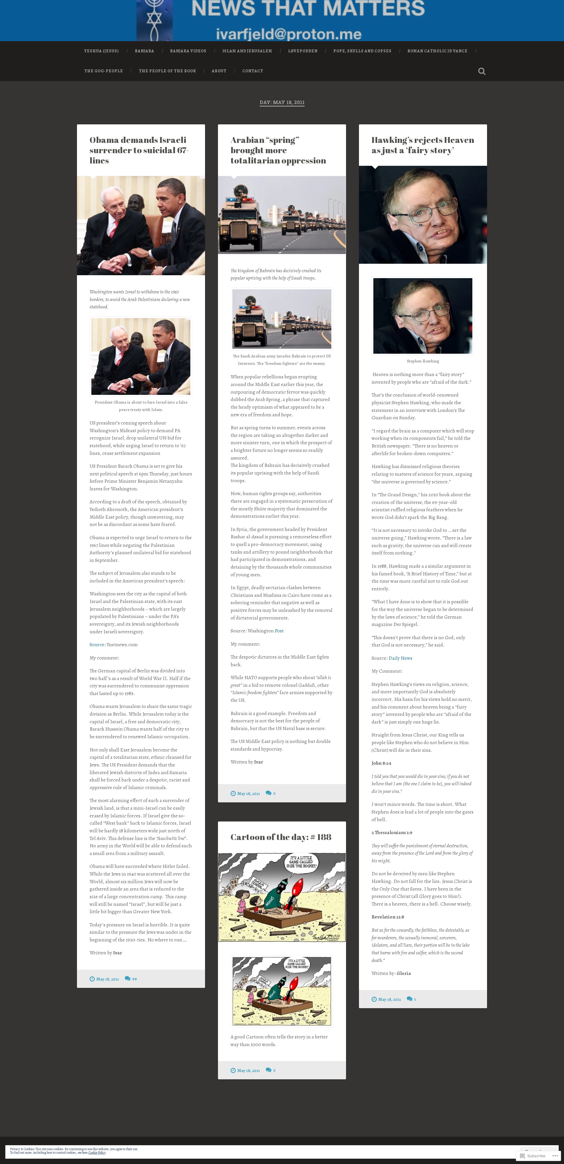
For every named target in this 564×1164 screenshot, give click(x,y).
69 (134, 979)
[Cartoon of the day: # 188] (282, 897)
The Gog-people (103, 71)
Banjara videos (188, 51)
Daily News (400, 658)
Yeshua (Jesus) (101, 51)
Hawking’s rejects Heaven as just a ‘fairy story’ (423, 145)
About (219, 71)
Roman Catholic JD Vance (437, 51)
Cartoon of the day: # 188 (281, 837)
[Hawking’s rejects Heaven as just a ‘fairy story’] (423, 215)
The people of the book (167, 71)
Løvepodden (303, 51)
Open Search (482, 71)
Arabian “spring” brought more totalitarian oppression (278, 150)
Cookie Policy (97, 1152)
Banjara (144, 51)
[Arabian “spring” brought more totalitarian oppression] (282, 215)
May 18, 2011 (107, 979)
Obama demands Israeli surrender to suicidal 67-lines (139, 150)
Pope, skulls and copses (362, 51)
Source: (98, 644)
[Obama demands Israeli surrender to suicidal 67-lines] (141, 225)
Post (279, 630)
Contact (252, 71)
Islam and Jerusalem (247, 51)
